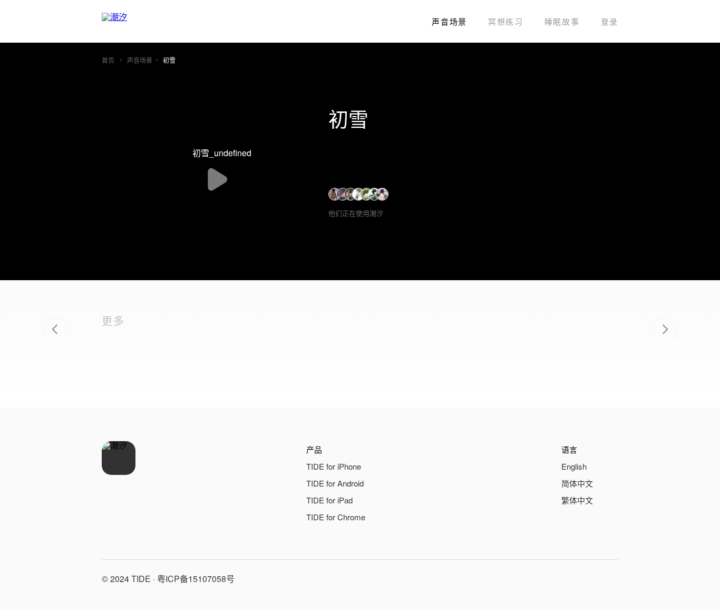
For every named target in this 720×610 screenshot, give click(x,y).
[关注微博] (582, 578)
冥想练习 (505, 21)
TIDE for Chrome (335, 516)
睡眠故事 (562, 21)
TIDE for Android (335, 483)
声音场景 (449, 21)
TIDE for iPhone (333, 466)
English (574, 466)
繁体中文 (577, 500)
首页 (108, 59)
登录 (609, 21)
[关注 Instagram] (607, 578)
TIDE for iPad (329, 500)
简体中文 (577, 483)
